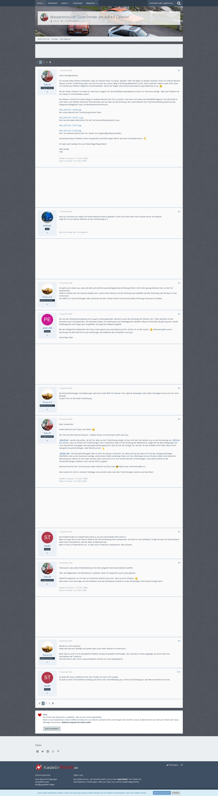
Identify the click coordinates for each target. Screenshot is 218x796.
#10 (178, 672)
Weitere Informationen (162, 793)
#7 (179, 531)
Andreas (65, 440)
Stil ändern (173, 765)
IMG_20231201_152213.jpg (70, 125)
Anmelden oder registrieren (161, 3)
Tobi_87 (56, 21)
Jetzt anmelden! (52, 728)
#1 (179, 70)
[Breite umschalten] (182, 765)
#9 (179, 641)
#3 (179, 283)
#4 (179, 314)
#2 (179, 211)
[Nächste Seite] (50, 62)
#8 (179, 562)
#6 (179, 419)
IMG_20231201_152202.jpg (70, 110)
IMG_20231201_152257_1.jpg (71, 117)
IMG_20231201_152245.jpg (70, 130)
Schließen (175, 793)
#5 (179, 388)
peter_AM (65, 453)
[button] (37, 751)
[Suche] (179, 3)
